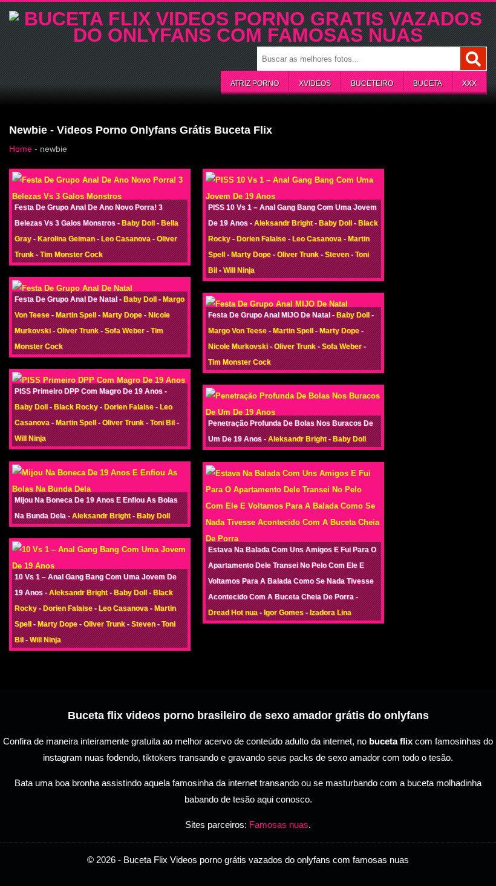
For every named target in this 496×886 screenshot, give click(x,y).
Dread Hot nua (233, 612)
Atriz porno (254, 83)
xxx (469, 83)
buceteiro (372, 83)
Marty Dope (122, 315)
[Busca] (473, 58)
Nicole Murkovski (238, 346)
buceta (427, 83)
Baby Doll (138, 223)
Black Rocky (76, 407)
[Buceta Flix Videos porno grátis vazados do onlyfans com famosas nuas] (248, 35)
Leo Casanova (126, 239)
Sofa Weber (125, 331)
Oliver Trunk (78, 331)
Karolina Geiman (66, 239)
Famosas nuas (278, 824)
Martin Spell (76, 315)
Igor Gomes (284, 612)
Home (20, 149)
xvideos (315, 83)
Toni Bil (162, 423)
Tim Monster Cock (71, 254)
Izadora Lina (330, 612)
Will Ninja (30, 438)
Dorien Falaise (129, 407)
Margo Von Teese (237, 331)
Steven (143, 624)
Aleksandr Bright (101, 516)
